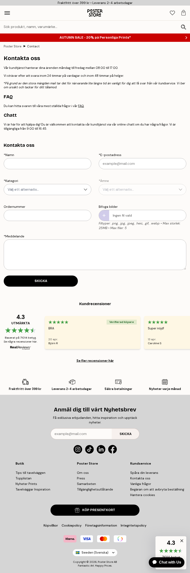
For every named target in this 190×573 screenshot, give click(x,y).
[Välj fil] (104, 215)
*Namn (9, 155)
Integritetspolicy (133, 525)
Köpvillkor (51, 525)
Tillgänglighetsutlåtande (95, 489)
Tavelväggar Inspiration (33, 489)
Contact (33, 46)
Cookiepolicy (72, 525)
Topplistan (24, 478)
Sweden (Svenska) (95, 553)
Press (81, 478)
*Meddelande (14, 236)
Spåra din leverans (144, 473)
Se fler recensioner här (95, 361)
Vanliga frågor (140, 484)
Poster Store (13, 46)
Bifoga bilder (108, 207)
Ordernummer (14, 207)
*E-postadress (110, 155)
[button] (180, 541)
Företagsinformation (101, 525)
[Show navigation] (7, 13)
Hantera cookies (142, 495)
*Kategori (11, 181)
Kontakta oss (140, 478)
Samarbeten (86, 484)
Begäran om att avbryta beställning (157, 489)
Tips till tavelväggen (30, 473)
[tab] (172, 13)
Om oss (83, 473)
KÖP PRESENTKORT (98, 510)
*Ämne (104, 181)
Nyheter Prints (26, 484)
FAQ (81, 106)
